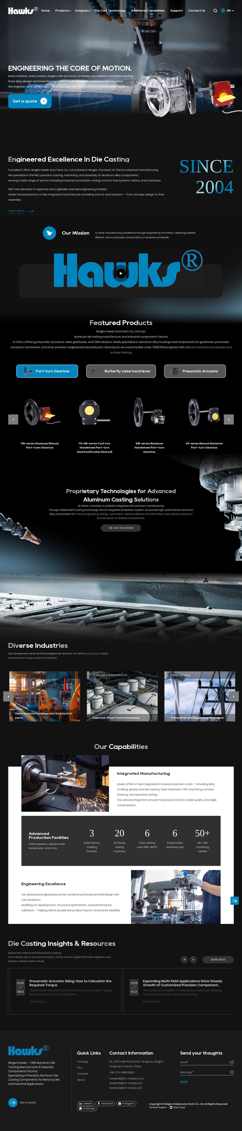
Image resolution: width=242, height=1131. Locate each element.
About (81, 1080)
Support (176, 10)
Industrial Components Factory (30, 1069)
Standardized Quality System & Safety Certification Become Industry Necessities (145, 983)
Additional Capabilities (148, 10)
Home (45, 10)
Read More (110, 1001)
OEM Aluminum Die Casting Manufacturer (31, 1065)
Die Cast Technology (110, 10)
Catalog (82, 1061)
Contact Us (196, 10)
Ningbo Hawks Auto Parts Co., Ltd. (184, 1104)
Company (82, 10)
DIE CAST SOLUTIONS (121, 528)
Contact (82, 1074)
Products (62, 10)
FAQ (79, 1068)
